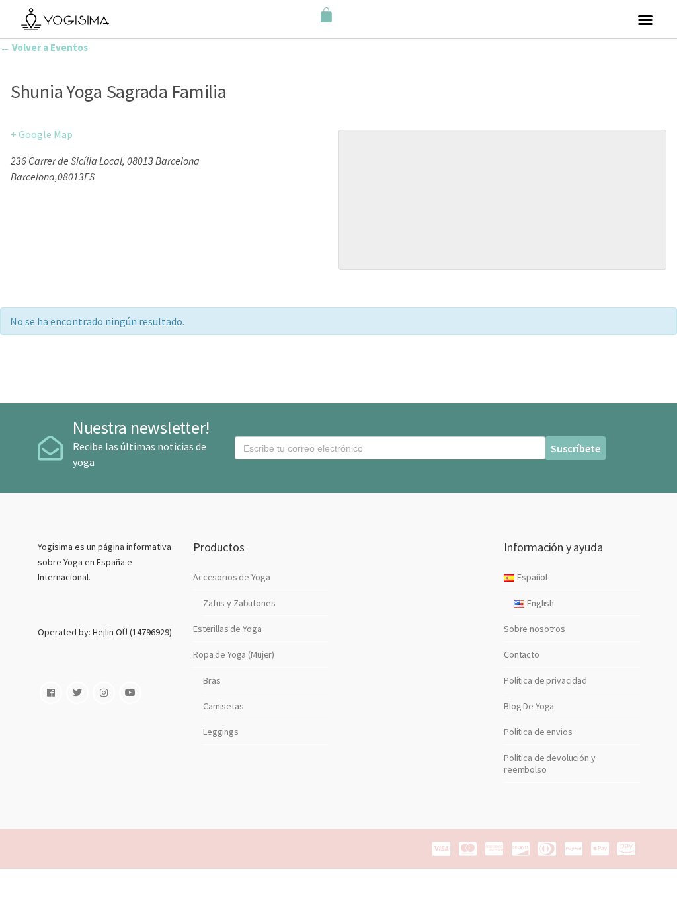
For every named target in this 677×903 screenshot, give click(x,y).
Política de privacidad (545, 680)
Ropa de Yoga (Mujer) (233, 654)
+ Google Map (42, 134)
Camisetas (223, 706)
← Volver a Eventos (44, 47)
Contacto (521, 654)
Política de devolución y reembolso (550, 763)
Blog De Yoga (529, 706)
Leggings (221, 732)
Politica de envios (538, 732)
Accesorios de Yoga (231, 577)
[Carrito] (326, 15)
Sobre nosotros (534, 629)
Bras (211, 680)
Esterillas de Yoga (227, 629)
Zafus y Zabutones (239, 603)
